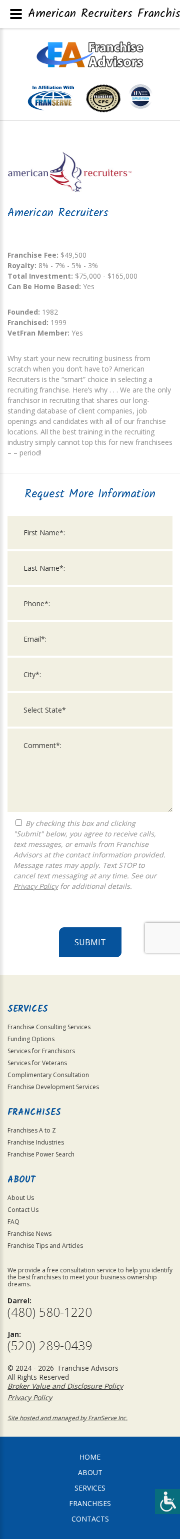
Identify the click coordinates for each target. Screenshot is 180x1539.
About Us (21, 1197)
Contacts (90, 1519)
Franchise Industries (36, 1142)
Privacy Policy (36, 886)
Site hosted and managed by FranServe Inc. (68, 1418)
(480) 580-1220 (50, 1312)
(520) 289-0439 (50, 1345)
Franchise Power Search (41, 1154)
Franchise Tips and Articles (45, 1245)
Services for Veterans (37, 1063)
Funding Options (31, 1039)
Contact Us (23, 1209)
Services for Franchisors (41, 1051)
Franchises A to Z (32, 1130)
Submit (90, 942)
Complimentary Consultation (48, 1075)
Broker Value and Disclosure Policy (65, 1386)
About (90, 1472)
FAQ (14, 1221)
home (90, 1457)
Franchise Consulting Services (49, 1027)
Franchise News (30, 1233)
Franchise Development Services (53, 1087)
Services (90, 1488)
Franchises (90, 1503)
